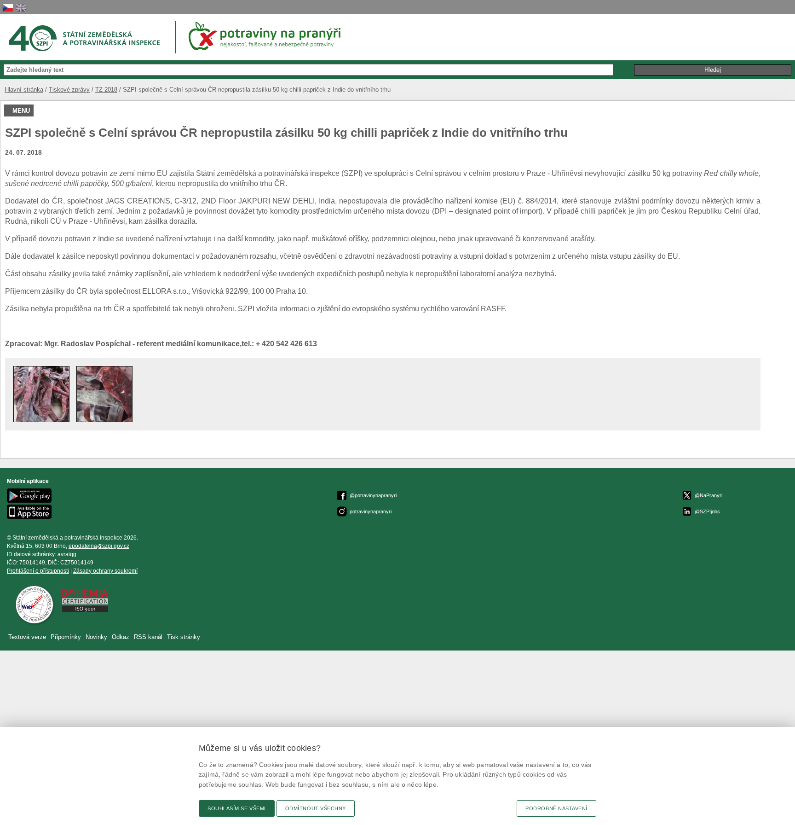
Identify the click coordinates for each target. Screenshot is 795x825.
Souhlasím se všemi (236, 808)
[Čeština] (7, 8)
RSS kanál (148, 636)
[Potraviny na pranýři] (268, 36)
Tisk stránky (183, 636)
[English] (21, 8)
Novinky (96, 636)
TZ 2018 (106, 89)
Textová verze (27, 636)
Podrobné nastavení (556, 808)
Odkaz (121, 636)
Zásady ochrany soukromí (105, 571)
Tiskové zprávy (69, 89)
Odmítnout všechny (315, 808)
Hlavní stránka (24, 89)
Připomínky (67, 636)
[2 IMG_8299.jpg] (104, 420)
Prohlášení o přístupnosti (38, 571)
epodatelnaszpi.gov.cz (99, 546)
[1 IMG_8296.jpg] (41, 420)
